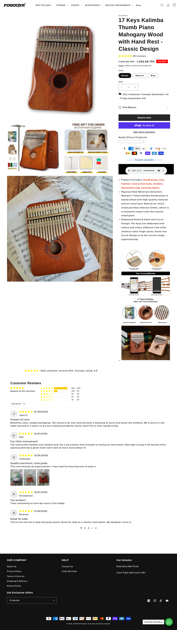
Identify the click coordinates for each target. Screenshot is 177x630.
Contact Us (67, 566)
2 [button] (85, 528)
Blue (153, 75)
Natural (140, 75)
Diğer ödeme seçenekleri (144, 132)
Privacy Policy (14, 571)
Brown (124, 75)
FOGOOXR (77, 624)
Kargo (121, 66)
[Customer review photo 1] (16, 477)
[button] (62, 5)
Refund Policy (14, 586)
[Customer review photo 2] (30, 477)
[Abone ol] (53, 600)
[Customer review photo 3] (43, 477)
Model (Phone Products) (133, 137)
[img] (26, 411)
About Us (11, 566)
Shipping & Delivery (17, 581)
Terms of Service (15, 576)
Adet (121, 81)
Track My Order (69, 571)
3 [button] (88, 528)
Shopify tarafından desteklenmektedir (95, 624)
